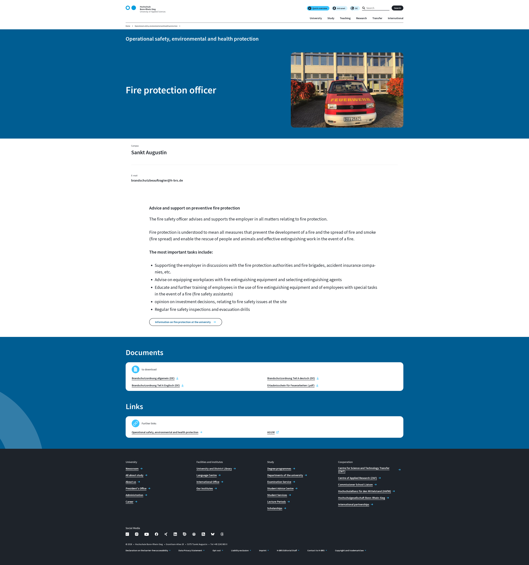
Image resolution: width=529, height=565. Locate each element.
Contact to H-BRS (316, 550)
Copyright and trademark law (349, 550)
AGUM (271, 432)
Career (129, 501)
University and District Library (214, 468)
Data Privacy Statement (190, 550)
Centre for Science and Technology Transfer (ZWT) (363, 469)
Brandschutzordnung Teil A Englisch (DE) (156, 385)
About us (131, 481)
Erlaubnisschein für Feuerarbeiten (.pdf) (291, 385)
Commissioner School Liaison (355, 484)
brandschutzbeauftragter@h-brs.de (157, 180)
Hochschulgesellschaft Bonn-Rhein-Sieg (361, 497)
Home (128, 26)
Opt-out (217, 550)
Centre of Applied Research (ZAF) (357, 478)
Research (361, 18)
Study (330, 18)
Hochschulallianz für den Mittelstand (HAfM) (364, 491)
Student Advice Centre (280, 488)
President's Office (136, 488)
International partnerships (353, 504)
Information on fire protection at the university (183, 322)
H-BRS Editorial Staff (287, 550)
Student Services (277, 495)
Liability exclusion (240, 550)
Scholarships (274, 508)
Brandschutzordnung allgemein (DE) (153, 378)
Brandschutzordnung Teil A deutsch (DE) (291, 378)
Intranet (341, 8)
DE (356, 8)
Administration (134, 495)
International (395, 18)
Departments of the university (285, 475)
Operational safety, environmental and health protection (156, 26)
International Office (207, 481)
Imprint (262, 550)
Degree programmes (279, 468)
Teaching (345, 18)
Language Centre (206, 475)
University (316, 18)
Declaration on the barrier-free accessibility (147, 550)
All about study (134, 475)
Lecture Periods (276, 501)
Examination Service (279, 481)
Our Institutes (204, 488)
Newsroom (132, 468)
